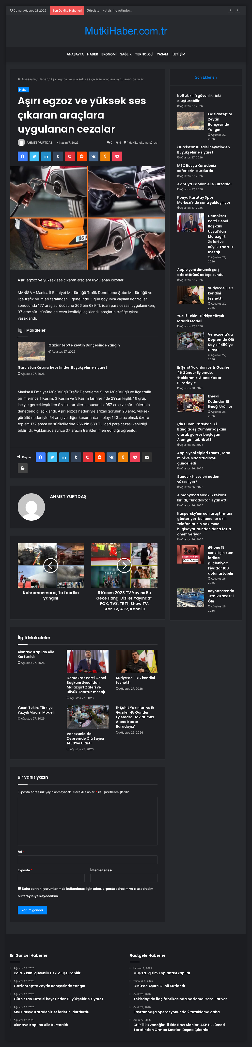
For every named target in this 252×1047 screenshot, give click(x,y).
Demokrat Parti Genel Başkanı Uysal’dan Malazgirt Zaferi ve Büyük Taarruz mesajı (86, 684)
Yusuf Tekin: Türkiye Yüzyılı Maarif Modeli (36, 710)
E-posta (25, 870)
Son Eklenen (206, 77)
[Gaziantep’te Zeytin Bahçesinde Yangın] (31, 351)
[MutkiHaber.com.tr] (126, 31)
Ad (21, 852)
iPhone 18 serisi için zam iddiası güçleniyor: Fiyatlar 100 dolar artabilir (221, 560)
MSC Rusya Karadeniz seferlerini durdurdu (196, 168)
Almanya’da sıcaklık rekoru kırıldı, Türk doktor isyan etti (202, 498)
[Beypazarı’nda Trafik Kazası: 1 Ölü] (190, 597)
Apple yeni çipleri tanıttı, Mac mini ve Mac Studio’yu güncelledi (203, 458)
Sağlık (126, 54)
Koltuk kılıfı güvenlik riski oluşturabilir (199, 98)
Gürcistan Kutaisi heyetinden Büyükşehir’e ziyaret (124, 10)
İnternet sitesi (101, 870)
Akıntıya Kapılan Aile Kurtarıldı (36, 654)
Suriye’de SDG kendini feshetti (135, 680)
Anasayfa (75, 54)
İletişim (178, 54)
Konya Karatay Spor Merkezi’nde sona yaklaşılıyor (203, 200)
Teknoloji (144, 54)
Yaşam (162, 54)
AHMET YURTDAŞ (40, 142)
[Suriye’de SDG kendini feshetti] (137, 661)
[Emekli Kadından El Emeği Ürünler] (190, 403)
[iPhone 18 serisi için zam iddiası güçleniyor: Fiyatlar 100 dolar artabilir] (190, 554)
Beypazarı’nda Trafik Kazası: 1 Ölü (221, 596)
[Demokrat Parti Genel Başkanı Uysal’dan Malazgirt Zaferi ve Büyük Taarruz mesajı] (88, 661)
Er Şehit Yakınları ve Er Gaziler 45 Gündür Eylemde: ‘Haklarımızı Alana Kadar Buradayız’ (135, 717)
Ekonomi (109, 54)
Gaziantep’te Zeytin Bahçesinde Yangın (84, 345)
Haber (92, 54)
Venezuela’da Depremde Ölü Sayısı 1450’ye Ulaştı (85, 738)
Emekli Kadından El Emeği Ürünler (220, 401)
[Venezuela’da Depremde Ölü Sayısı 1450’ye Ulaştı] (88, 717)
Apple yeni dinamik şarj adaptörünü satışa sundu (200, 272)
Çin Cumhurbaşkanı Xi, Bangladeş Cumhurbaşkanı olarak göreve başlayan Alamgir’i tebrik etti (201, 432)
